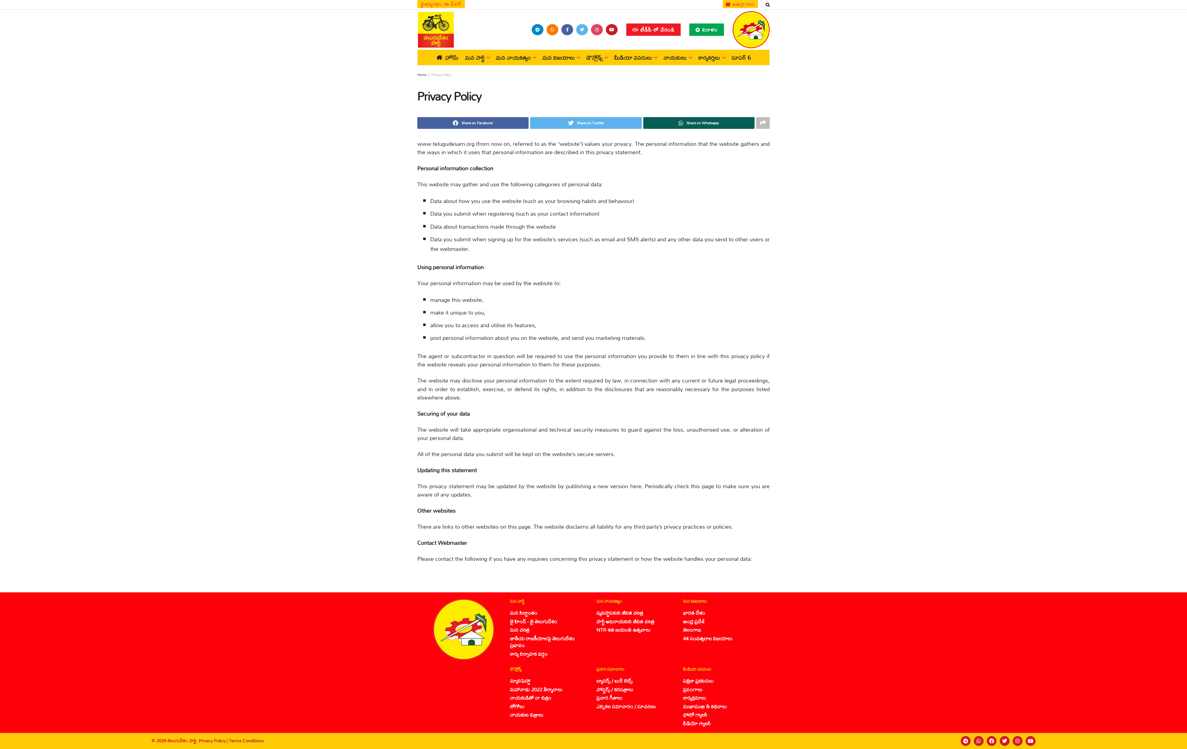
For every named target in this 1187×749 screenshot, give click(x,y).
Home (422, 74)
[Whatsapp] (979, 741)
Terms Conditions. (247, 740)
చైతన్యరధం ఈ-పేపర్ (441, 4)
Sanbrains (1174, 740)
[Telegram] (966, 741)
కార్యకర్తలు (709, 57)
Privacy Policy (441, 74)
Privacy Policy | (214, 740)
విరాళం (709, 29)
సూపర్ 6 (741, 57)
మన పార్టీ (475, 57)
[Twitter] (1005, 741)
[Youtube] (1031, 741)
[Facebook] (992, 741)
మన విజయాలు (558, 57)
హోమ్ (451, 57)
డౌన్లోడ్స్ (594, 57)
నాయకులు (675, 57)
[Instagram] (1018, 741)
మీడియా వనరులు (633, 57)
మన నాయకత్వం (513, 57)
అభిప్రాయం (743, 4)
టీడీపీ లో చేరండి (656, 29)
